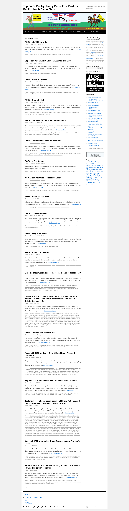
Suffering (27, 290)
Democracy (50, 317)
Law (55, 320)
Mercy (33, 93)
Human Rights (72, 318)
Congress (27, 369)
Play (56, 171)
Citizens (59, 315)
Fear (39, 287)
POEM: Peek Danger (92, 143)
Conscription (40, 420)
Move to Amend (67, 321)
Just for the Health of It (59, 287)
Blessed (36, 315)
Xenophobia (42, 483)
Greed (30, 134)
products (89, 46)
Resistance (69, 431)
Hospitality (41, 425)
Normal (27, 323)
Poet (39, 246)
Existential (27, 482)
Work (47, 290)
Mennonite (50, 427)
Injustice (32, 320)
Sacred (34, 433)
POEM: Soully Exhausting (93, 137)
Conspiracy (67, 285)
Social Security (43, 324)
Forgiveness (28, 371)
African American (45, 285)
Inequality (27, 320)
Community (71, 315)
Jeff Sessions (69, 482)
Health (31, 285)
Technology (32, 290)
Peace (46, 112)
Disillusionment (61, 317)
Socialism (49, 324)
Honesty (33, 425)
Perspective (28, 288)
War (52, 155)
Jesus (74, 92)
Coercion (51, 419)
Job (35, 320)
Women (44, 290)
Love (30, 93)
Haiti (75, 423)
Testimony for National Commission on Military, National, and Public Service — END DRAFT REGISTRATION (52, 402)
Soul (74, 265)
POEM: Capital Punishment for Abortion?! (43, 140)
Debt (67, 133)
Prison (73, 430)
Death (63, 133)
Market (68, 320)
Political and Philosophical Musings (42, 54)
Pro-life (35, 155)
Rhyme (33, 394)
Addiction (27, 315)
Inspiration (59, 190)
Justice (26, 93)
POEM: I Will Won (92, 104)
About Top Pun (33, 92)
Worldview (64, 374)
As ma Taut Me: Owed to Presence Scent (43, 177)
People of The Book (37, 430)
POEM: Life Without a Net (36, 42)
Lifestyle (61, 320)
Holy (53, 371)
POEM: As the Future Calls (93, 96)
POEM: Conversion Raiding (37, 213)
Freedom (41, 423)
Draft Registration (39, 422)
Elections (78, 317)
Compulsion (63, 419)
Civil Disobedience (44, 419)
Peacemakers (28, 430)
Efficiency (73, 317)
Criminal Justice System (66, 480)
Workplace (58, 374)
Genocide (69, 112)
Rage (55, 457)
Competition (77, 315)
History (52, 287)
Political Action (56, 112)
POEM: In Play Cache (34, 161)
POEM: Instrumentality (93, 99)
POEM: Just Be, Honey (93, 102)
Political (34, 114)
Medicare (27, 321)
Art (46, 190)
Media (45, 427)
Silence (46, 246)
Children (60, 133)
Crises (42, 317)
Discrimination (44, 369)
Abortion (57, 153)
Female (36, 423)
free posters (93, 52)
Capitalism (46, 315)
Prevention (49, 288)
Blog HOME (28, 32)
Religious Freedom (61, 431)
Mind (102, 171)
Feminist (73, 369)
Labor (73, 371)
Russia (30, 433)
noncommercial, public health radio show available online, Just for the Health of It (95, 57)
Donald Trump (90, 165)
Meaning (72, 320)
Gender (55, 190)
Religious (61, 288)
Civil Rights (77, 368)
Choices (62, 225)
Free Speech (31, 318)
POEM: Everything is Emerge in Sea (95, 110)
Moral (74, 225)
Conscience (74, 419)
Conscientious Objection (31, 420)
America (51, 285)
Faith (69, 369)
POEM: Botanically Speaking (94, 116)
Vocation (50, 346)
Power (35, 288)
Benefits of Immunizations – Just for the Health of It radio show (53, 272)
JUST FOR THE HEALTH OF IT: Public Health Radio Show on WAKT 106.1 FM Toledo (60, 32)
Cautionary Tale (53, 315)
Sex (69, 372)
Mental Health (41, 321)
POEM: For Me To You (93, 121)
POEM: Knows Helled (34, 100)
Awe (56, 54)
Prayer (57, 372)
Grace (72, 423)
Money (36, 134)
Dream (42, 265)
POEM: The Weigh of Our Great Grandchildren (45, 120)
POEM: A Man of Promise (36, 79)
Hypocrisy (69, 393)
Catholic (68, 368)
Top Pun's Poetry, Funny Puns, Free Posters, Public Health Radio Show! (51, 7)
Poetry (63, 265)
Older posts (28, 488)
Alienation (57, 345)
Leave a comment (66, 54)
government (37, 318)
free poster (46, 482)
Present (60, 54)
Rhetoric (74, 431)
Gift (41, 207)
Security (27, 324)
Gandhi (59, 423)
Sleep (71, 265)
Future (26, 134)
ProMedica (59, 323)
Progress (66, 372)
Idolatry (62, 425)
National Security (45, 428)
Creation (72, 420)
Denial (39, 369)
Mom (79, 153)
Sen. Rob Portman (73, 457)
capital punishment (64, 153)
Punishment (40, 155)
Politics (54, 430)
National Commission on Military (32, 428)
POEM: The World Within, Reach (95, 115)
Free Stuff (86, 32)
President (43, 288)
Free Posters (53, 482)
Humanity (54, 425)
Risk (65, 288)
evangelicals (58, 369)
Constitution (46, 420)
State (49, 155)
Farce (30, 423)
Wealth (30, 326)
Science (69, 288)
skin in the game (57, 433)
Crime (70, 153)
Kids (53, 320)
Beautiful (67, 92)
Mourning (76, 112)
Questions (31, 431)
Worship (71, 435)
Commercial (50, 190)
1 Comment (77, 435)
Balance (50, 417)
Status (33, 374)
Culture (27, 422)
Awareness (56, 285)
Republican (60, 457)
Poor (40, 323)
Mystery (53, 265)
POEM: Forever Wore (92, 107)
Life (38, 73)
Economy (68, 317)
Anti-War (39, 112)
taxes (63, 324)
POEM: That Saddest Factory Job (40, 332)
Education (46, 422)
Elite (50, 422)
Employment (52, 369)
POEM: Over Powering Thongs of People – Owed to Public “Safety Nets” (95, 124)
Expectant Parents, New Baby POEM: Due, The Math (48, 60)
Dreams (46, 265)
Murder (70, 427)
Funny (94, 167)
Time (45, 73)
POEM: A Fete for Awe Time (37, 196)
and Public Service (42, 417)
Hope (67, 318)
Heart (49, 265)
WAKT (40, 290)
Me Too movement (29, 372)
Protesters (51, 457)
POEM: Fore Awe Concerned (94, 112)
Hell (73, 112)
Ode (57, 265)
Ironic (71, 425)
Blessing (54, 417)
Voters (78, 324)
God (71, 92)
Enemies (60, 422)
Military (69, 287)
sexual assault (74, 372)
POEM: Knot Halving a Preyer (94, 113)
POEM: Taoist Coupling (93, 120)
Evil (65, 112)
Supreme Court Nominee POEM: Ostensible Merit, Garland (51, 380)
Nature (77, 321)
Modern (54, 321)
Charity (73, 417)
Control (72, 285)
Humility (78, 318)
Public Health (55, 288)
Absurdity (75, 313)
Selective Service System (46, 433)
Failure (73, 422)
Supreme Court (39, 374)
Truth (58, 207)
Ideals (58, 425)
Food (42, 287)
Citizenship (36, 419)
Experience (64, 369)
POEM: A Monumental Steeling (94, 97)
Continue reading (34, 70)
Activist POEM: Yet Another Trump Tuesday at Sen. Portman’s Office (52, 442)
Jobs (72, 345)
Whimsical (78, 265)
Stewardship (58, 324)
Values (48, 134)
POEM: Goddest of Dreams (37, 252)
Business (41, 315)
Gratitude (44, 207)
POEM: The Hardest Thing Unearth (95, 118)
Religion (46, 155)
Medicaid (77, 320)
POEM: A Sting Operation (93, 105)
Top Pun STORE (95, 32)
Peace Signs (55, 416)
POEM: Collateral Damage (93, 108)
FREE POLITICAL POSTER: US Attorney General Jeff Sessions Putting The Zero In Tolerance (52, 466)
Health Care (47, 287)
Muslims (74, 427)
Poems (35, 32)
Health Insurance (54, 318)
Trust (47, 374)
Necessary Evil (28, 114)
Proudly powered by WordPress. (95, 507)
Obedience (71, 428)
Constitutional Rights (55, 420)
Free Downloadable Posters (37, 482)
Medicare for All (33, 321)
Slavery (44, 134)
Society (73, 288)
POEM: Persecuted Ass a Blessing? (95, 100)
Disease (27, 287)
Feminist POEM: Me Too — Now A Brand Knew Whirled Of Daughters (50, 354)
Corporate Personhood (34, 317)
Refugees (44, 431)
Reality (71, 323)
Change (57, 225)
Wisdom (64, 171)
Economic (31, 287)
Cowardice (67, 420)
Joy (77, 92)
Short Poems (46, 394)
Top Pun (41, 44)
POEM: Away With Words (36, 233)
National (73, 287)
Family (77, 133)
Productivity (39, 346)
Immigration (57, 371)
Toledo (68, 190)
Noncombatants (64, 428)
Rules (26, 433)
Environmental (72, 133)
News (43, 112)
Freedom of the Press (48, 423)
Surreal (34, 435)
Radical (36, 431)
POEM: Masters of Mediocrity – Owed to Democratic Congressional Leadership (95, 140)
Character (60, 393)
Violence (57, 435)
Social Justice (36, 324)
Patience (77, 428)
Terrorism (67, 324)
